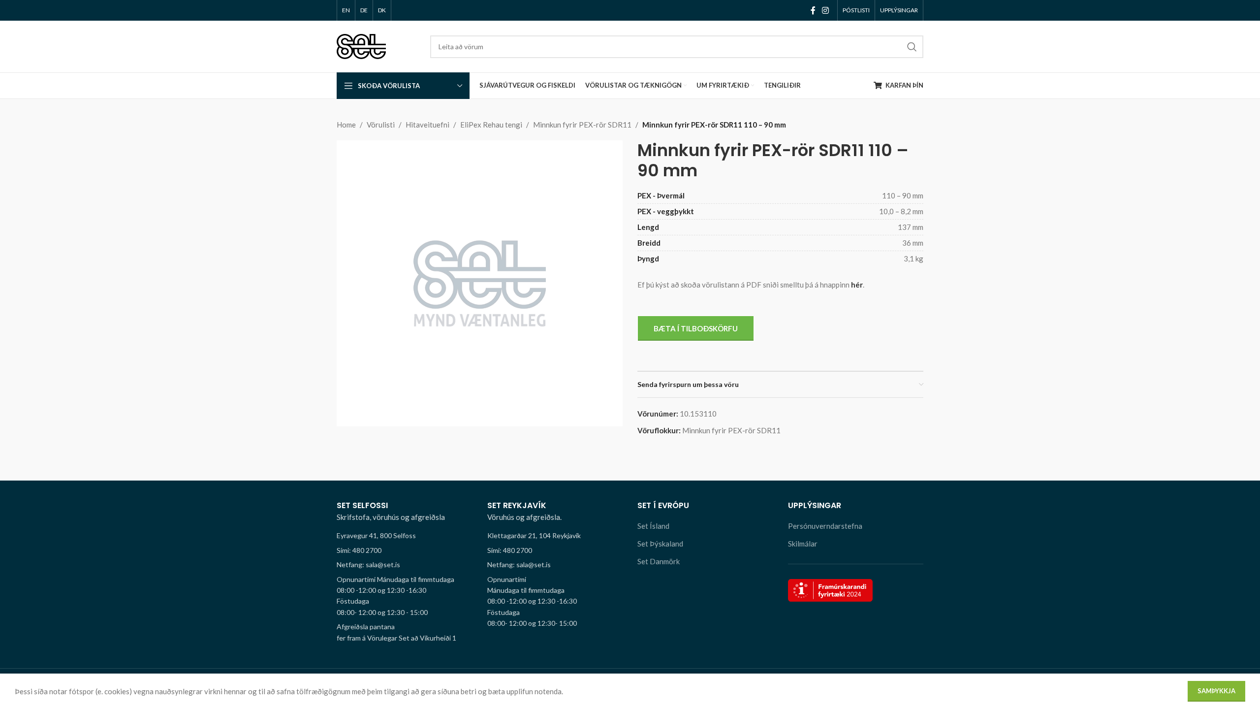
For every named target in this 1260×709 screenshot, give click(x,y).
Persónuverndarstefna (825, 525)
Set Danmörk (658, 561)
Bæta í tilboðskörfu (696, 328)
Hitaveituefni (427, 124)
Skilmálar (803, 543)
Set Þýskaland (660, 543)
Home (346, 124)
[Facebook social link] (813, 10)
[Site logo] (361, 45)
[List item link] (404, 550)
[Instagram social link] (825, 10)
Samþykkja (1216, 691)
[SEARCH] (912, 46)
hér (857, 284)
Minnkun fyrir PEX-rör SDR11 (582, 124)
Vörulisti (381, 124)
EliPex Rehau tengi (491, 124)
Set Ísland (653, 525)
